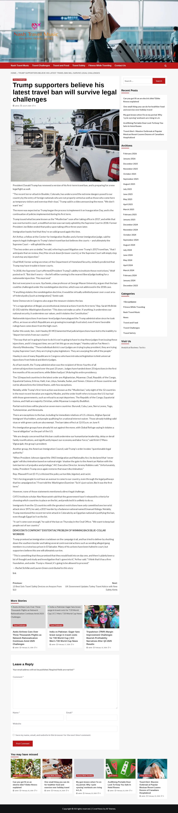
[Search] (165, 65)
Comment (18, 677)
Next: (91, 586)
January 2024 (129, 280)
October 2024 (129, 235)
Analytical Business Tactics (133, 347)
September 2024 (131, 240)
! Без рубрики (129, 302)
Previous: (37, 586)
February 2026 (130, 153)
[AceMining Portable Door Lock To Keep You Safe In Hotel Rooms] (121, 769)
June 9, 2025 (27, 106)
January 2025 (129, 219)
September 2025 (131, 179)
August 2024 (129, 245)
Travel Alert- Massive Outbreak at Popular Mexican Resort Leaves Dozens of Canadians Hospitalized (143, 134)
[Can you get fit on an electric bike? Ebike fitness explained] (26, 769)
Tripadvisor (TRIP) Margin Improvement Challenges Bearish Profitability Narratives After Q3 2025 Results (99, 638)
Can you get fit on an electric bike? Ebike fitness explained (141, 100)
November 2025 (130, 169)
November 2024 (130, 229)
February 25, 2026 (27, 790)
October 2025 (129, 174)
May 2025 (127, 199)
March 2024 (128, 270)
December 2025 (130, 164)
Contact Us (120, 65)
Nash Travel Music (20, 65)
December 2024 (130, 224)
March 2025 (128, 209)
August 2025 (129, 184)
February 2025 (130, 214)
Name (16, 712)
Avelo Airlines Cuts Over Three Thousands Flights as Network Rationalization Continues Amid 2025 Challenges (27, 638)
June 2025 (128, 194)
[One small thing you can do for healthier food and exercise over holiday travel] (57, 769)
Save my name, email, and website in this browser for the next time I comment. (53, 735)
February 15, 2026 (101, 647)
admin (17, 106)
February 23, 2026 (91, 793)
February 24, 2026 (59, 790)
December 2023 (130, 285)
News (125, 317)
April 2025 (128, 204)
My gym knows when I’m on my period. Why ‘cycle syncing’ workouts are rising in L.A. (142, 116)
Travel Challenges (41, 65)
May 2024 (127, 260)
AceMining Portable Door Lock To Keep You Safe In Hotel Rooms (143, 124)
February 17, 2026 (64, 644)
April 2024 (128, 265)
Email (69, 712)
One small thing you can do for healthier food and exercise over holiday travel (144, 108)
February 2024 (130, 275)
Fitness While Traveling (99, 65)
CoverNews (97, 808)
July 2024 (127, 250)
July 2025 (127, 189)
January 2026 (129, 158)
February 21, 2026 (27, 647)
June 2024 (128, 255)
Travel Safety (78, 65)
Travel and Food (61, 65)
